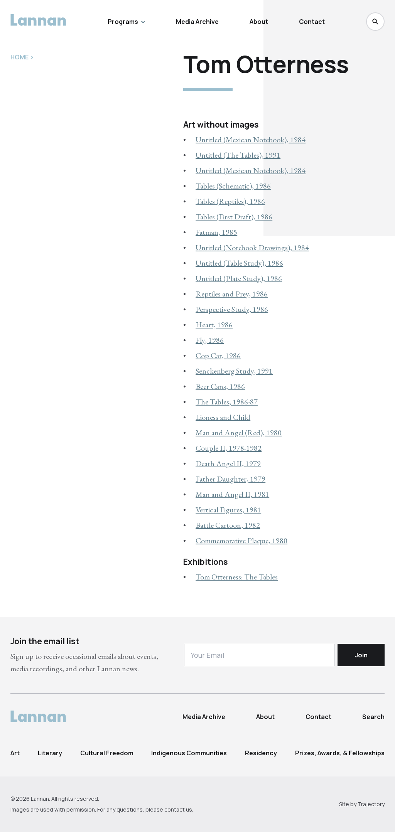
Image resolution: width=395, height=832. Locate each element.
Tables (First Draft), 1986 (234, 217)
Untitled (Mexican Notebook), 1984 (251, 140)
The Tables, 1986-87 (227, 402)
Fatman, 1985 (216, 232)
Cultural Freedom (106, 753)
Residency (261, 753)
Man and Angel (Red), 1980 (239, 433)
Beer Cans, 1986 (220, 386)
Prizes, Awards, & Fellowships (340, 753)
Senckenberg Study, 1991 (234, 371)
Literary (50, 753)
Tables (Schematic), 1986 (233, 186)
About (259, 21)
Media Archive (197, 21)
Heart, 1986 (214, 325)
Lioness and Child (223, 417)
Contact (312, 21)
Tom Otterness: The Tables (237, 577)
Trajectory (371, 804)
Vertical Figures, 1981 (228, 510)
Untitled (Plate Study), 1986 (239, 278)
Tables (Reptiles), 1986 (230, 201)
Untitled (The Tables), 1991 (238, 155)
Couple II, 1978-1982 (229, 448)
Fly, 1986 (210, 340)
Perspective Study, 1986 (232, 309)
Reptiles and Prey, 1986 (232, 294)
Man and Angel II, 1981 (232, 494)
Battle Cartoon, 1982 (228, 525)
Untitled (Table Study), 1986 (239, 263)
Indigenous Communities (189, 753)
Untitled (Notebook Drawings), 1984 (252, 248)
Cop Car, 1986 (218, 355)
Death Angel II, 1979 (228, 463)
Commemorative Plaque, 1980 (241, 541)
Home (19, 57)
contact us (178, 809)
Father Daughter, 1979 (230, 479)
